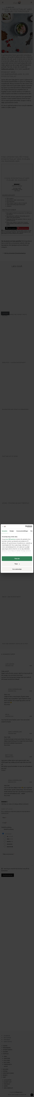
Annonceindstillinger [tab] (22, 531)
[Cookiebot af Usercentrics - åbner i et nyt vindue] (25, 526)
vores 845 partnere (10, 539)
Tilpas (16, 564)
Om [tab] (31, 531)
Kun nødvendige (17, 569)
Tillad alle (17, 558)
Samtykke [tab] (4, 531)
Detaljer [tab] (12, 531)
